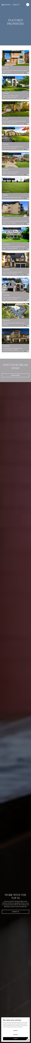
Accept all (15, 1038)
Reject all (15, 1030)
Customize (15, 1034)
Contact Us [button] (15, 911)
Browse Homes (15, 375)
